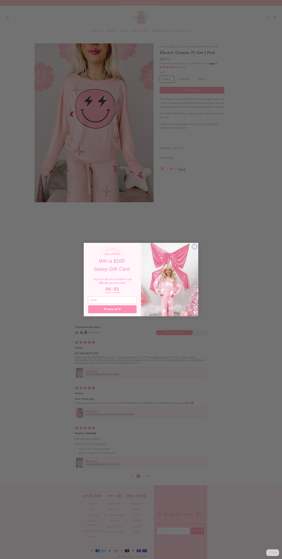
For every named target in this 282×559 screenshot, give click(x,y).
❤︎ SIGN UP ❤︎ (112, 309)
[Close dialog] (194, 246)
